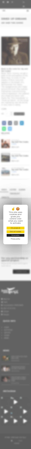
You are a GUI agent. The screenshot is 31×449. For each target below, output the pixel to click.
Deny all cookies (15, 231)
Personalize (15, 235)
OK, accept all (15, 228)
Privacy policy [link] (15, 239)
